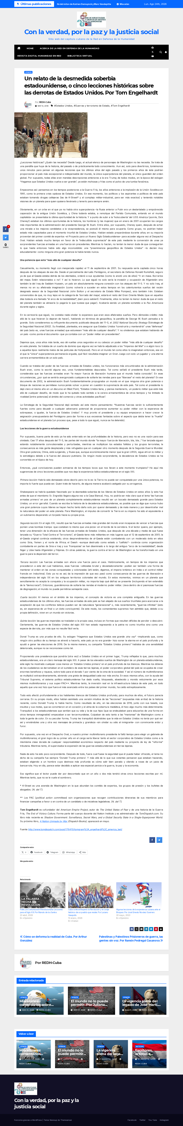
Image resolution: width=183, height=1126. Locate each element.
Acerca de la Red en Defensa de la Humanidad (70, 48)
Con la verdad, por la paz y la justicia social (91, 32)
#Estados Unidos (63, 105)
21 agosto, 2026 (31, 1059)
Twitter (142, 1120)
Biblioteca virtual (79, 56)
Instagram (164, 1120)
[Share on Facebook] (152, 842)
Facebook (132, 1120)
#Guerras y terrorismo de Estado (92, 105)
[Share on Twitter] (159, 842)
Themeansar (66, 1120)
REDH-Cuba (45, 102)
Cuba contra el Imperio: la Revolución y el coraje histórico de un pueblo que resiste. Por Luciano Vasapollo (88, 912)
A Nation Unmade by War (54, 821)
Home (30, 48)
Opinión (28, 72)
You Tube (152, 1120)
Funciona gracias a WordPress (28, 1120)
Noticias (140, 1046)
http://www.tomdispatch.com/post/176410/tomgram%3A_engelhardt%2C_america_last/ (75, 829)
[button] (161, 52)
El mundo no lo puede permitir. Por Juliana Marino (89, 1004)
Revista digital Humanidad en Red (39, 56)
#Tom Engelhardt (120, 105)
